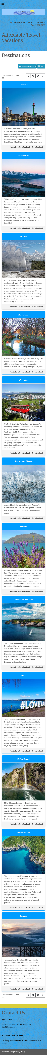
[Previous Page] (28, 76)
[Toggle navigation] (3, 4)
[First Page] (33, 76)
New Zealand (37, 147)
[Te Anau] (23, 938)
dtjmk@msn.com (8, 1027)
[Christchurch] (23, 337)
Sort (42, 66)
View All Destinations (28, 66)
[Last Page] (38, 76)
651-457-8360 (7, 1020)
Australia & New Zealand (20, 147)
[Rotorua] (23, 259)
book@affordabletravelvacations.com (28, 22)
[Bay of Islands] (23, 854)
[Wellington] (23, 402)
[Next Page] (43, 76)
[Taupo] (23, 698)
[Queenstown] (23, 177)
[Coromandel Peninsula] (23, 622)
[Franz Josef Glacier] (23, 483)
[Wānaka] (23, 549)
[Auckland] (23, 107)
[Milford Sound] (23, 781)
